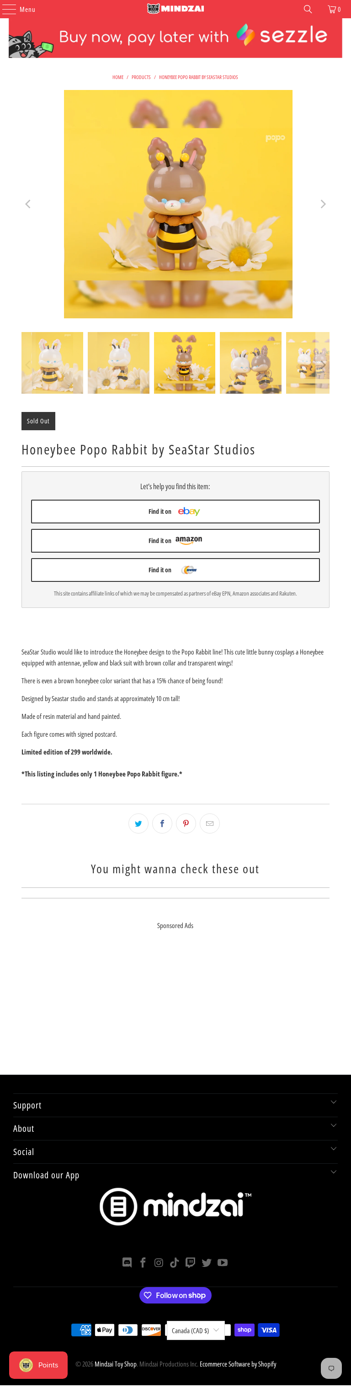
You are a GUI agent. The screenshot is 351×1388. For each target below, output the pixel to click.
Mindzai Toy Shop (116, 1363)
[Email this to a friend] (210, 823)
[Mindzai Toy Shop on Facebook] (143, 1263)
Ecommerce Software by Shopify (238, 1363)
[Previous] (28, 204)
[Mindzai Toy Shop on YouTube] (222, 1263)
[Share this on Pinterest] (186, 823)
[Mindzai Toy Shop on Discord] (127, 1263)
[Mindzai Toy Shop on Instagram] (159, 1263)
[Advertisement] (175, 1011)
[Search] (308, 9)
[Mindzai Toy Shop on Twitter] (207, 1263)
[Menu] (4, 9)
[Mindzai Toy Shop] (175, 9)
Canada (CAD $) (190, 1330)
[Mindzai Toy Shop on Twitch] (191, 1263)
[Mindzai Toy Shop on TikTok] (175, 1263)
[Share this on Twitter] (138, 823)
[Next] (322, 204)
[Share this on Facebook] (162, 823)
